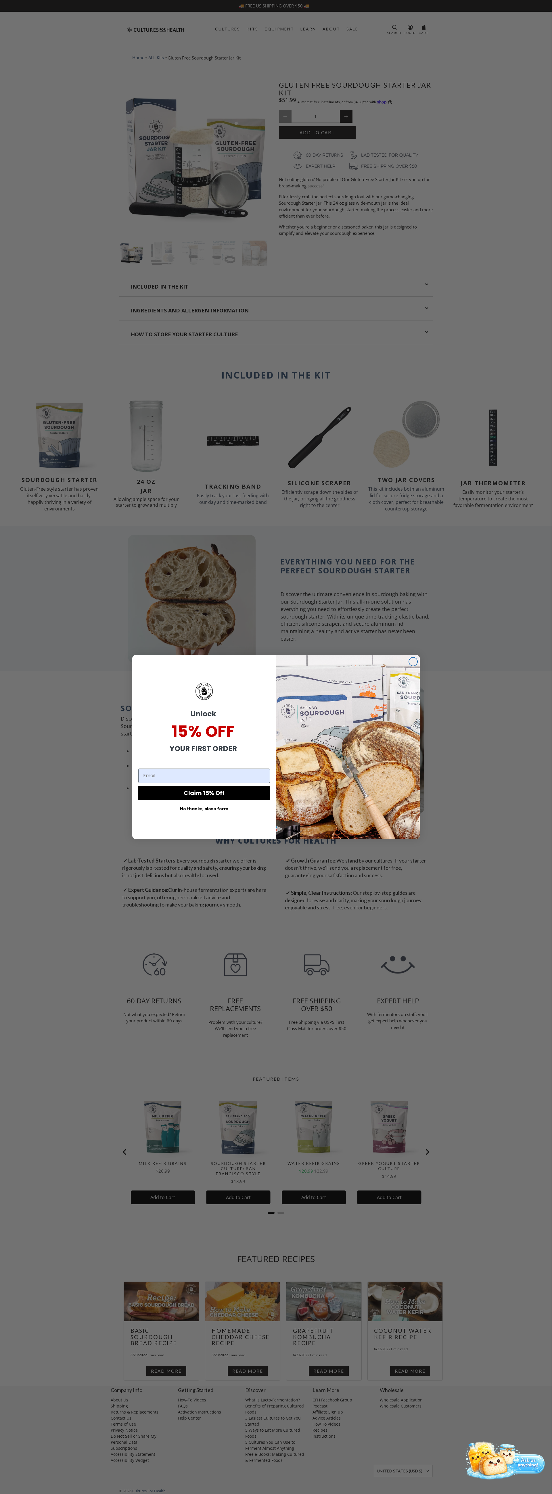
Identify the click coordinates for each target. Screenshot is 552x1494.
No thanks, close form (204, 809)
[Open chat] (503, 1459)
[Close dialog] (413, 661)
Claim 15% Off (204, 793)
